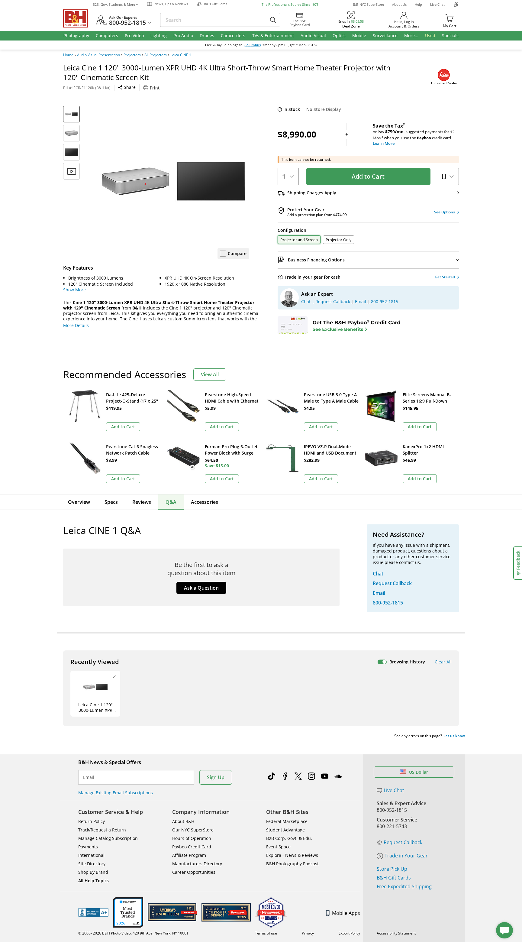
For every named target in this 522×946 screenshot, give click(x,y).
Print (155, 88)
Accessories (204, 502)
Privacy (308, 933)
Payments (88, 847)
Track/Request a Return (102, 830)
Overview (79, 502)
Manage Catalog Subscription (108, 838)
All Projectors (155, 55)
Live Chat (437, 4)
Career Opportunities (193, 872)
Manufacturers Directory (197, 864)
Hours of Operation (191, 838)
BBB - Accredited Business (93, 912)
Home (68, 55)
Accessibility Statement (396, 933)
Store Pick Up (392, 869)
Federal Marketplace (287, 821)
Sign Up (215, 777)
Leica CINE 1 (180, 55)
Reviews (141, 502)
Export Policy (349, 933)
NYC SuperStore (371, 4)
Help (418, 4)
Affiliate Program (189, 855)
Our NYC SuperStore (193, 830)
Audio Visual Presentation (98, 55)
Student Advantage (285, 830)
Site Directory (91, 864)
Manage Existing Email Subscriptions (115, 792)
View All (210, 374)
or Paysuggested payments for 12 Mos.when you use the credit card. (413, 134)
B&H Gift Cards (394, 877)
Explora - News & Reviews (292, 855)
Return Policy (91, 821)
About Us (399, 4)
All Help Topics (93, 880)
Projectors (132, 55)
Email (88, 777)
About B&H (183, 821)
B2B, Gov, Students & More (114, 4)
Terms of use (266, 933)
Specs (111, 502)
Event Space (278, 847)
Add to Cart (368, 176)
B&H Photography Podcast (292, 864)
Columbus (252, 45)
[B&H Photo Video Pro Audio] (78, 18)
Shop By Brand (93, 872)
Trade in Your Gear (406, 855)
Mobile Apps (346, 913)
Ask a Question (201, 588)
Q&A (171, 502)
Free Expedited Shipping (404, 886)
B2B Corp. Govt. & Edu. (289, 838)
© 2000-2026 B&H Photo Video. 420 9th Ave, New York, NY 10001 (133, 933)
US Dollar (418, 772)
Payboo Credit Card (191, 847)
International (91, 855)
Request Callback (403, 842)
